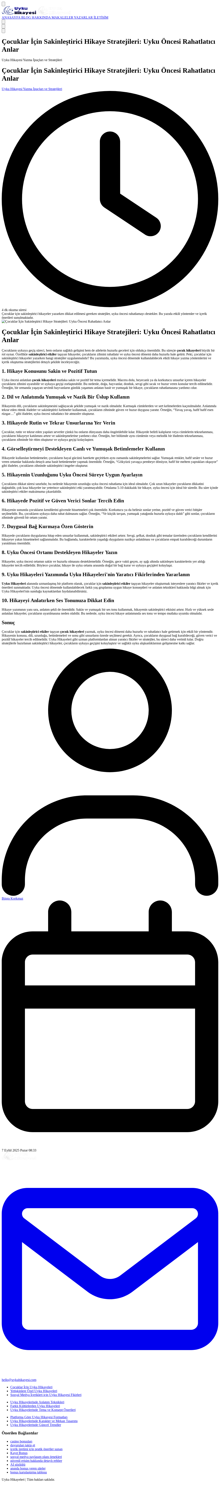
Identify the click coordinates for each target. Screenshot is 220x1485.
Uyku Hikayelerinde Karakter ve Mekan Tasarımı (44, 1421)
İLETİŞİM (101, 17)
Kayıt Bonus (19, 1453)
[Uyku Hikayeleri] (36, 13)
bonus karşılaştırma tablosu (28, 1472)
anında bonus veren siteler (28, 1468)
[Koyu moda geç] (3, 26)
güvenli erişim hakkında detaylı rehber (36, 1460)
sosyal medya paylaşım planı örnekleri (36, 1457)
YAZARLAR (84, 17)
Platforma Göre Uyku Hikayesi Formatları (38, 1417)
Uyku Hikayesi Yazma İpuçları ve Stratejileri (32, 89)
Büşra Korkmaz (12, 898)
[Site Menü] (3, 4)
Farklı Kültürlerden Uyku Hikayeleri (35, 1406)
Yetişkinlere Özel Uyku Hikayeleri (33, 1391)
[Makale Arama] (3, 22)
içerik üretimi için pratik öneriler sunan (36, 1449)
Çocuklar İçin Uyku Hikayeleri (31, 1387)
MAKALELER (63, 17)
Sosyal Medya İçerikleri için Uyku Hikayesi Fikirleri (45, 1395)
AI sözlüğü (17, 1464)
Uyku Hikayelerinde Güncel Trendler (35, 1425)
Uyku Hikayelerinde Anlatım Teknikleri (37, 1402)
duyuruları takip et (22, 1445)
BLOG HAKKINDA (36, 17)
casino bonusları (21, 1441)
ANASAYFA (11, 17)
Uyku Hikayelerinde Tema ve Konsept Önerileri (43, 1410)
